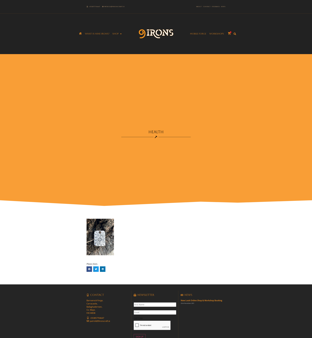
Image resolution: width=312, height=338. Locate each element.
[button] (234, 33)
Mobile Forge (198, 34)
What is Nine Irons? (97, 34)
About (199, 6)
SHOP (115, 34)
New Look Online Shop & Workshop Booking (201, 300)
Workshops (216, 34)
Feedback (216, 6)
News (223, 6)
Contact (207, 6)
